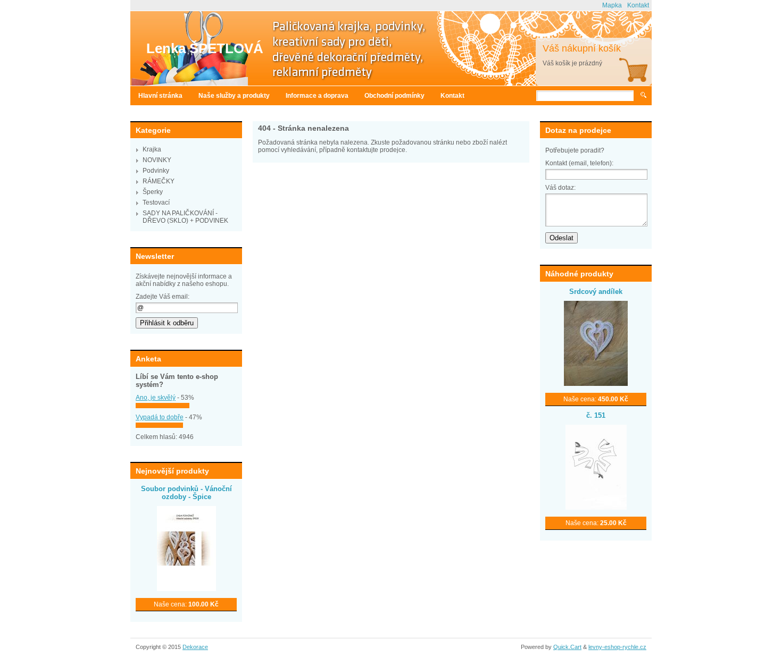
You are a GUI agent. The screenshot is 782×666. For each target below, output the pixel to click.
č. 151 (595, 415)
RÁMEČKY (158, 181)
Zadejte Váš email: (162, 296)
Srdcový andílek (595, 292)
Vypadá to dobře (160, 417)
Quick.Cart (567, 647)
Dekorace (195, 647)
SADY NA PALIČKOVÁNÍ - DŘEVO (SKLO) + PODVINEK (185, 216)
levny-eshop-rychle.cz (617, 647)
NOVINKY (157, 160)
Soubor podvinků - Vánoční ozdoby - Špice (186, 493)
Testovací (156, 202)
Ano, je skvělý (156, 397)
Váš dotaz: (560, 187)
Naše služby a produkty (234, 95)
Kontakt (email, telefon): (579, 163)
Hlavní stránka (160, 95)
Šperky (153, 192)
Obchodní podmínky (394, 95)
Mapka (612, 5)
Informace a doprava (317, 95)
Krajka (152, 149)
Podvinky (156, 170)
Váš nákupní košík (582, 48)
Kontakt (638, 5)
